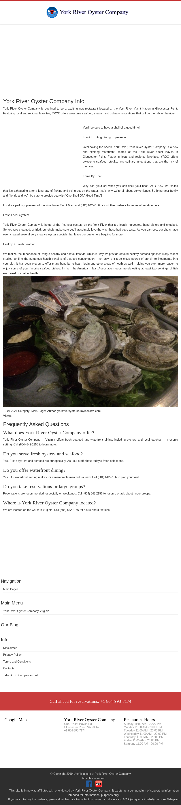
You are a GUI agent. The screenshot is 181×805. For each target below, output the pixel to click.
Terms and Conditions (17, 661)
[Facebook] (89, 786)
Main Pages (10, 589)
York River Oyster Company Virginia (26, 611)
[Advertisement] (90, 61)
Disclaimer (10, 648)
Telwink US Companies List (20, 675)
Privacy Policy (12, 654)
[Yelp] (99, 786)
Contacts (9, 668)
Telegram (173, 799)
